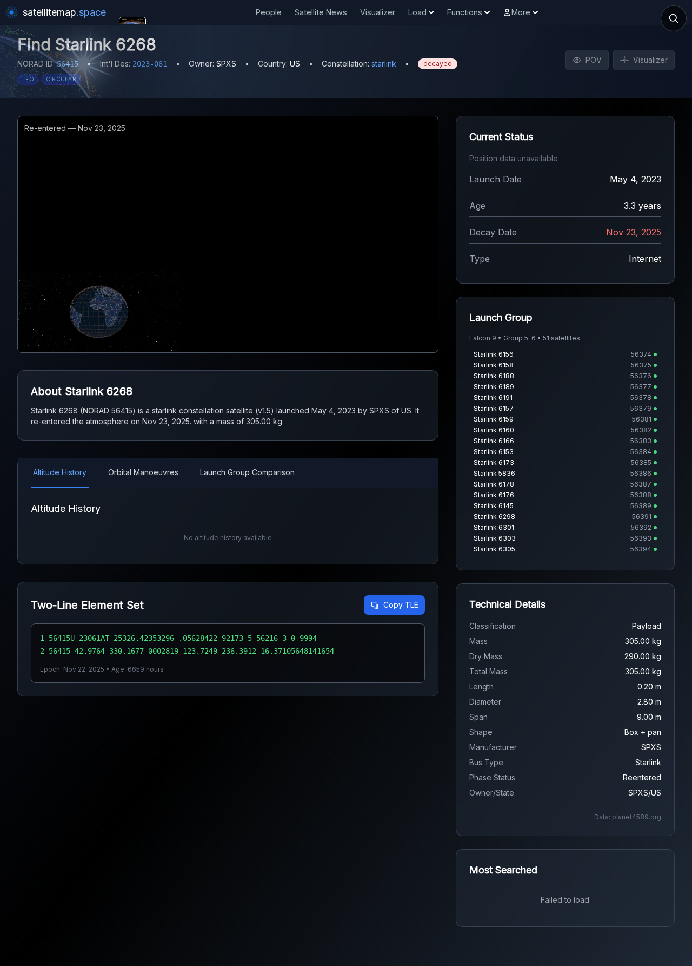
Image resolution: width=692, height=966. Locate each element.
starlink (383, 63)
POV (593, 59)
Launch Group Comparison (247, 472)
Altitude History (59, 472)
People (269, 12)
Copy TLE (400, 604)
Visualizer (377, 12)
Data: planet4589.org (627, 817)
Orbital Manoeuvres (143, 472)
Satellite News (321, 12)
